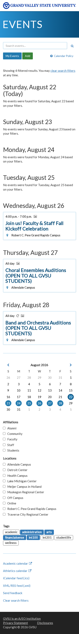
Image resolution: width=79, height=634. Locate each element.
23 (8, 403)
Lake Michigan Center (21, 481)
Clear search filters (16, 600)
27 (18, 377)
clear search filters (62, 70)
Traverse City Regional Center (26, 514)
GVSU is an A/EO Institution (22, 618)
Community (13, 433)
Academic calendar (16, 563)
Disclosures (45, 623)
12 (39, 390)
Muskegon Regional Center (24, 492)
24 (18, 403)
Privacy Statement (15, 623)
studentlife (63, 537)
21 (60, 397)
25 (29, 403)
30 (50, 377)
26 (8, 377)
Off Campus (14, 498)
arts (49, 532)
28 (29, 377)
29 (39, 377)
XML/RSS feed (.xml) (16, 585)
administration (32, 532)
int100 (33, 537)
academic (11, 532)
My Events (12, 56)
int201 (47, 537)
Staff (9, 445)
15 (71, 390)
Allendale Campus (18, 464)
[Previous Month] (8, 365)
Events (23, 24)
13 (50, 390)
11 (29, 390)
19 (39, 397)
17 (18, 397)
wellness (11, 543)
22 (71, 397)
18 (29, 397)
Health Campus (16, 475)
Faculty (11, 439)
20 (50, 397)
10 (18, 390)
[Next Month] (71, 365)
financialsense (14, 537)
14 (60, 390)
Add (27, 56)
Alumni (10, 428)
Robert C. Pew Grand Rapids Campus (30, 509)
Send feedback (12, 593)
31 (60, 377)
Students (12, 450)
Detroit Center (16, 470)
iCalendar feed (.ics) (16, 578)
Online (10, 503)
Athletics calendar (15, 571)
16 (8, 397)
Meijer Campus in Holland (23, 486)
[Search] (72, 46)
